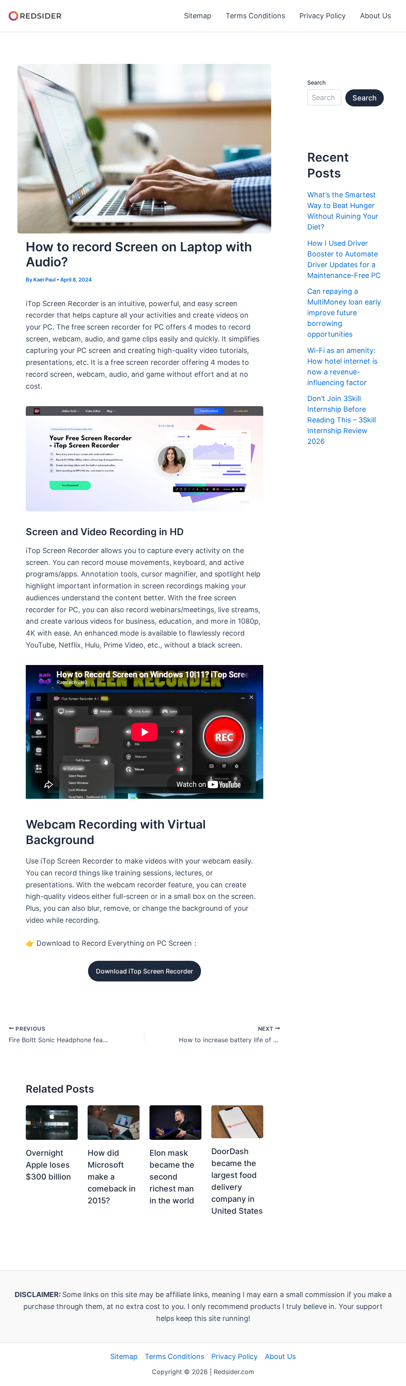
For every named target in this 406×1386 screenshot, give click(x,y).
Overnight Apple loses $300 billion (48, 1165)
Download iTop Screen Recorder (144, 971)
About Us (375, 16)
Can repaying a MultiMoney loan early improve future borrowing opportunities (344, 312)
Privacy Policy (322, 16)
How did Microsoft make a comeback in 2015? (112, 1176)
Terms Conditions (255, 16)
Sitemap (197, 16)
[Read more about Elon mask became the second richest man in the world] (175, 1122)
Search (316, 82)
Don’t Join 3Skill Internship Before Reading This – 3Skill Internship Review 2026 (341, 419)
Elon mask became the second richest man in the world (171, 1176)
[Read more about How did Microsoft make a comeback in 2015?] (114, 1122)
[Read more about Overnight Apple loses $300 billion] (52, 1122)
